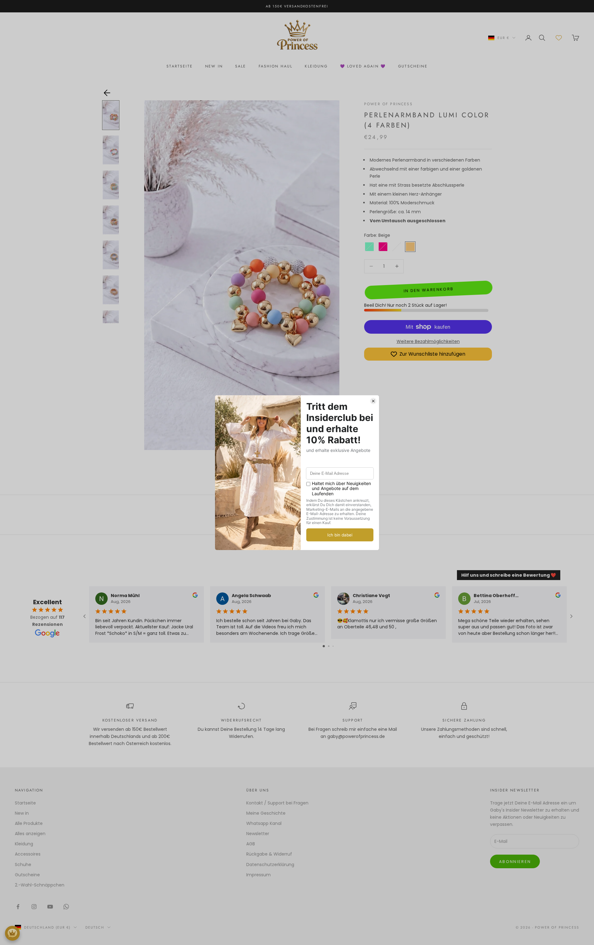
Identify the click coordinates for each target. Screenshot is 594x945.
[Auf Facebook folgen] (18, 907)
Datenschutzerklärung (270, 864)
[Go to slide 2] (328, 646)
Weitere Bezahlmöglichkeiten (428, 341)
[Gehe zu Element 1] (110, 115)
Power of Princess (388, 104)
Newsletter (257, 833)
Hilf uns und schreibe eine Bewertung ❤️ (508, 575)
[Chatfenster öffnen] (12, 933)
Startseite (25, 803)
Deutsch (94, 927)
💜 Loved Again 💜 (363, 66)
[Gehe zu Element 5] (110, 255)
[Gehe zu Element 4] (110, 220)
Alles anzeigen (30, 833)
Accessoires (28, 854)
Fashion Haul (276, 66)
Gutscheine (27, 875)
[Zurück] (107, 93)
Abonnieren (515, 862)
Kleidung (316, 66)
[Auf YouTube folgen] (50, 907)
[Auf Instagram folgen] (34, 907)
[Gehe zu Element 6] (110, 290)
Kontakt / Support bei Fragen (277, 803)
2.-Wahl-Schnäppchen (39, 885)
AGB (250, 844)
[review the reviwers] (195, 595)
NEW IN (214, 66)
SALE (240, 66)
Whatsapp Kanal (264, 823)
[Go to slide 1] (324, 646)
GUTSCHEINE (413, 66)
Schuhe (23, 864)
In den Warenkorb (428, 290)
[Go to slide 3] (333, 646)
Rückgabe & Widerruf (269, 854)
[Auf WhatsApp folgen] (66, 907)
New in (22, 813)
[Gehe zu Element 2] (110, 150)
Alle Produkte (29, 823)
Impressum (258, 875)
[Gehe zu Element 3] (110, 185)
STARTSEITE (179, 66)
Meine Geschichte (266, 813)
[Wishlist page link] (559, 38)
